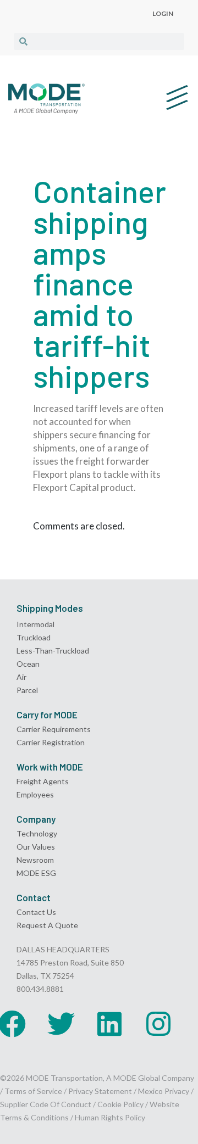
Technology (36, 833)
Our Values (35, 846)
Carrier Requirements (53, 729)
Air (21, 677)
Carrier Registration (50, 742)
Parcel (27, 690)
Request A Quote (47, 925)
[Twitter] (61, 1023)
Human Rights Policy (110, 1117)
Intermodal (35, 624)
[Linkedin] (109, 1023)
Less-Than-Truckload (52, 650)
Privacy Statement (101, 1091)
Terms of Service (33, 1091)
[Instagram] (158, 1023)
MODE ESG (36, 873)
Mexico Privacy (163, 1091)
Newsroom (35, 859)
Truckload (33, 637)
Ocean (28, 663)
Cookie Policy (120, 1104)
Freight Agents (42, 781)
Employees (35, 794)
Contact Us (36, 912)
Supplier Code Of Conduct (45, 1104)
